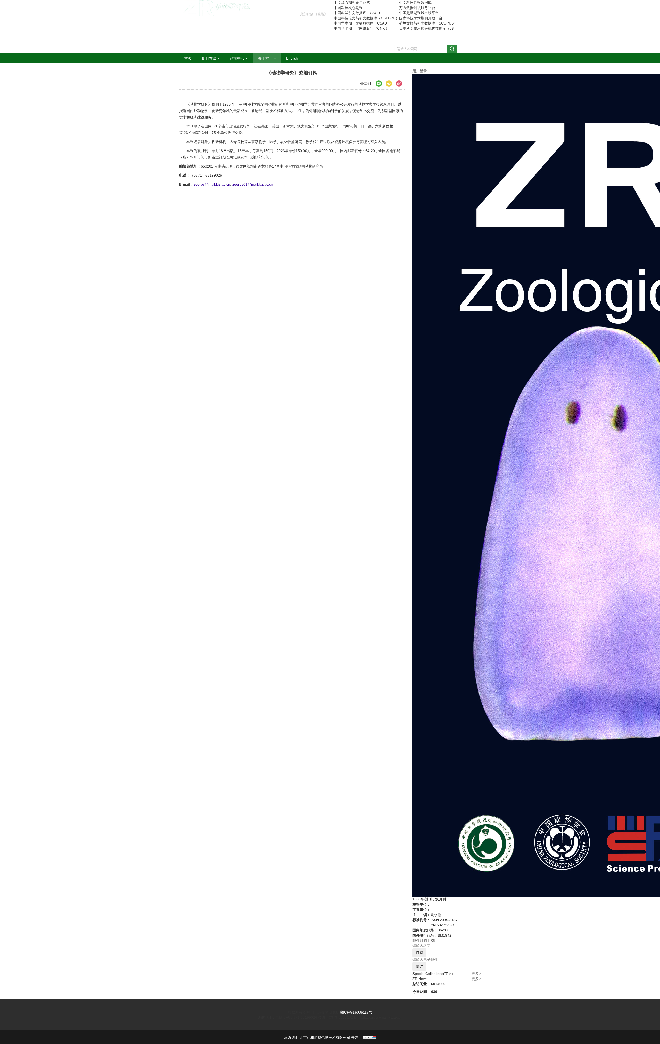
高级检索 (466, 51)
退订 (419, 967)
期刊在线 (209, 58)
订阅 (419, 953)
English (292, 58)
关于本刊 (265, 58)
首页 (188, 58)
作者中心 (237, 58)
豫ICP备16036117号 (356, 1012)
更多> (476, 973)
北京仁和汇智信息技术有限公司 (325, 1037)
